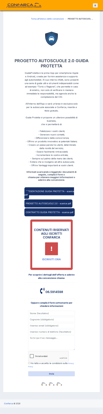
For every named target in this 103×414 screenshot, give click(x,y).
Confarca (9, 403)
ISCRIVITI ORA (51, 259)
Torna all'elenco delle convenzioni (47, 19)
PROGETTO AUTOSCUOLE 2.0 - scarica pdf (48, 203)
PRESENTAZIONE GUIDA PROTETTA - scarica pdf (49, 193)
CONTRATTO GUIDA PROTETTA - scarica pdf (49, 212)
